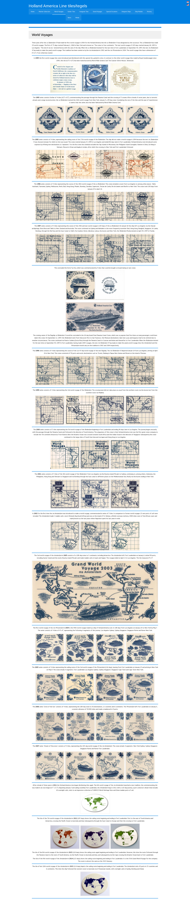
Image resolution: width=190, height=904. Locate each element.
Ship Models (139, 11)
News (69, 18)
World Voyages (58, 11)
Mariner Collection (44, 11)
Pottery (149, 11)
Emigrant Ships (126, 11)
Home (32, 11)
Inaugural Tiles (83, 11)
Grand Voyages (97, 11)
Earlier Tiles (71, 11)
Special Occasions (111, 11)
